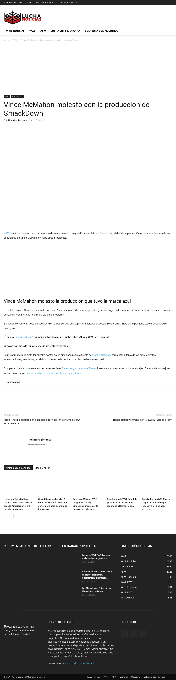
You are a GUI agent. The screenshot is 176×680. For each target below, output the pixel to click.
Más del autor (42, 468)
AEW (29, 2)
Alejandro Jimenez (16, 120)
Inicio (6, 40)
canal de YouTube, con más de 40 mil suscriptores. (53, 373)
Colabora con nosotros (67, 2)
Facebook (67, 368)
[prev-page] (6, 516)
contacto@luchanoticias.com (79, 663)
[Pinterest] (23, 127)
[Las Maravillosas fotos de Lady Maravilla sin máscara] (70, 593)
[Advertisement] (88, 69)
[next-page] (11, 516)
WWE (21, 2)
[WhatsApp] (31, 127)
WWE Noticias (10, 2)
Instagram (80, 368)
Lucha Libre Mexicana (43, 2)
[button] (168, 31)
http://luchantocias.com (37, 444)
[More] (39, 127)
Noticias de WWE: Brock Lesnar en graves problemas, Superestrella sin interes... (97, 575)
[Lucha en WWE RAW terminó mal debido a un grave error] (70, 560)
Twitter (92, 368)
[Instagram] (133, 633)
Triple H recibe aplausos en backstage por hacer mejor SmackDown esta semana (42, 421)
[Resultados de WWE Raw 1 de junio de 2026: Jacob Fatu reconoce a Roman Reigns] (122, 485)
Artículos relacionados (18, 468)
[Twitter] (15, 127)
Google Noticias (101, 354)
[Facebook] (7, 127)
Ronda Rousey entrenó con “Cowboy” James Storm (142, 419)
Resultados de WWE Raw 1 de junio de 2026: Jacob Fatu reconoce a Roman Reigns (122, 502)
